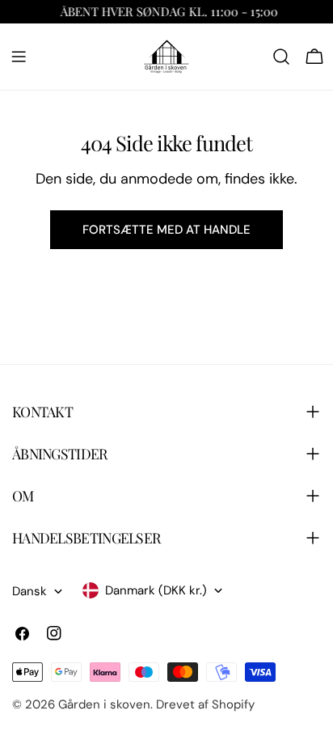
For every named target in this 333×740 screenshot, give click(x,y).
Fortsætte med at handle (166, 230)
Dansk (29, 591)
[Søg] (281, 56)
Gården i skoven (104, 704)
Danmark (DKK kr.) (156, 590)
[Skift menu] (18, 56)
